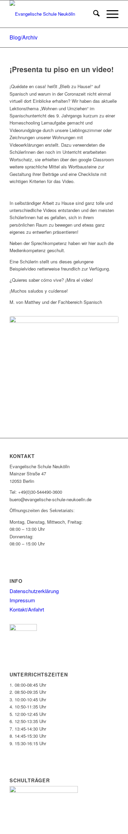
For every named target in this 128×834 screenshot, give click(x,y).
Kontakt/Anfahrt (27, 609)
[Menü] (109, 14)
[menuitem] (93, 14)
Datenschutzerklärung (34, 590)
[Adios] (64, 348)
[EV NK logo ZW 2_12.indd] (53, 14)
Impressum (22, 600)
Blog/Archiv (24, 37)
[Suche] (93, 14)
